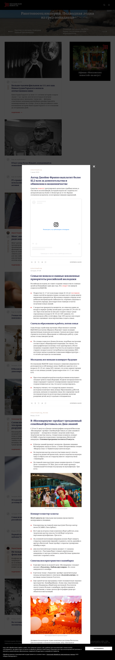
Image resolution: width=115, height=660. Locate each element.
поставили (75, 293)
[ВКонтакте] (32, 262)
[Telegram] (42, 262)
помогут (41, 188)
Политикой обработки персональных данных (61, 654)
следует (65, 286)
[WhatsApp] (45, 262)
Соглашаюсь (99, 648)
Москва (45, 412)
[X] (38, 262)
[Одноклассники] (35, 262)
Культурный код (36, 170)
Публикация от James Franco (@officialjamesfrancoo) (56, 253)
